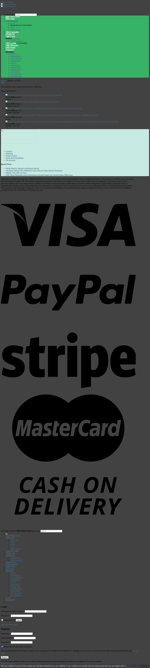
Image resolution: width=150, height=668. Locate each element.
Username (6, 634)
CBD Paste (10, 48)
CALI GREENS (16, 59)
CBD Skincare (12, 45)
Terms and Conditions (14, 158)
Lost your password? (9, 624)
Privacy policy (134, 666)
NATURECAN (16, 74)
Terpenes (10, 50)
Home (3, 80)
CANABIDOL (15, 56)
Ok (127, 666)
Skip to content (7, 2)
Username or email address (12, 611)
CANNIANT (15, 65)
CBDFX (13, 63)
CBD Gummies (16, 41)
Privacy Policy (11, 156)
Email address (7, 638)
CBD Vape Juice (13, 17)
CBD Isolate (11, 43)
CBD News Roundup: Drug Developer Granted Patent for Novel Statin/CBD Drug (39, 175)
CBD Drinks (15, 39)
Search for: (10, 15)
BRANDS (10, 52)
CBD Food (10, 36)
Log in (19, 620)
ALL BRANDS (15, 76)
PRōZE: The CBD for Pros (16, 173)
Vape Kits (14, 21)
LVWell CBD (15, 68)
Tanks (12, 25)
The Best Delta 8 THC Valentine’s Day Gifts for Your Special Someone (34, 170)
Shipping (9, 153)
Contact (9, 151)
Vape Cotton (15, 30)
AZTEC (13, 54)
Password (5, 616)
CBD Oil (11, 34)
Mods (12, 23)
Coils (12, 28)
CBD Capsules (12, 32)
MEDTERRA (15, 72)
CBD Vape (10, 19)
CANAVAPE (15, 61)
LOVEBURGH (16, 70)
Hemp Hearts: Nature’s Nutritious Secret (22, 168)
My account (10, 160)
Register (5, 657)
